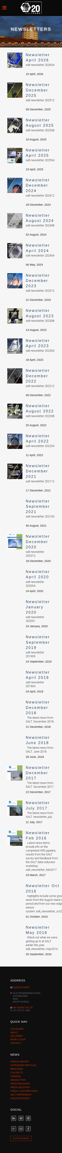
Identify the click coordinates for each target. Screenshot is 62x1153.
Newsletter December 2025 (38, 90)
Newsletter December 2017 (38, 772)
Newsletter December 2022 (38, 375)
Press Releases (20, 1083)
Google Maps (21, 987)
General (15, 1076)
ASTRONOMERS (21, 1138)
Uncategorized (20, 1098)
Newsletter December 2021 (38, 471)
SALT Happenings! (20, 1094)
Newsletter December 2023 (38, 280)
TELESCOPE (17, 1029)
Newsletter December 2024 (38, 185)
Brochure (16, 1069)
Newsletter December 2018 (38, 707)
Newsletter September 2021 (38, 506)
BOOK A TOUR (17, 1039)
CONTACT (15, 1043)
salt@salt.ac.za (23, 1007)
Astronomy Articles (23, 1065)
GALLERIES (16, 1036)
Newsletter (18, 1080)
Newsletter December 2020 (38, 541)
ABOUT (14, 1032)
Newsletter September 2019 (38, 642)
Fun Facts (16, 1072)
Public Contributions (24, 1091)
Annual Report (19, 1061)
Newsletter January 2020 (38, 607)
